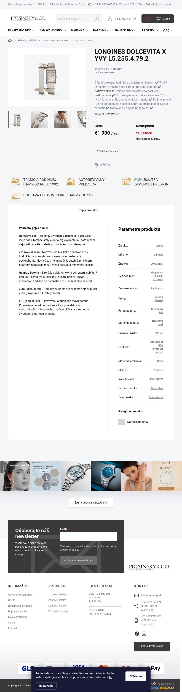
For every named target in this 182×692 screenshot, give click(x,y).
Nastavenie (46, 685)
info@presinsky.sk (151, 595)
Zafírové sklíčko (104, 91)
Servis (11, 622)
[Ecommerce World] (153, 687)
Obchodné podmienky (20, 4)
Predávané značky (58, 611)
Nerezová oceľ (28, 236)
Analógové (157, 288)
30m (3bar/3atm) (30, 289)
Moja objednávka (17, 617)
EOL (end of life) (29, 301)
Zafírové (158, 370)
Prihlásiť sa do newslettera (78, 560)
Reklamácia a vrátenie (61, 4)
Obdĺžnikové (156, 397)
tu (110, 677)
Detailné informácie (106, 114)
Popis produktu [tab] (88, 210)
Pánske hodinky (57, 600)
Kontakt (12, 628)
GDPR (41, 4)
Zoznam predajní (57, 594)
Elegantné (156, 272)
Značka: (104, 72)
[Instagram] (144, 633)
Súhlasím (136, 676)
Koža (160, 361)
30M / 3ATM (156, 379)
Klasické (157, 275)
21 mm (159, 333)
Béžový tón (157, 388)
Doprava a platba (17, 611)
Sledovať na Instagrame (94, 502)
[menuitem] (21, 30)
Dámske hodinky (137, 422)
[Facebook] (137, 633)
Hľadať (97, 18)
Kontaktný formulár (152, 646)
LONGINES (157, 263)
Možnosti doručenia (148, 139)
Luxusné (158, 279)
